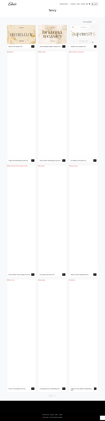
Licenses (73, 4)
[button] (69, 3)
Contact (83, 4)
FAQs (78, 4)
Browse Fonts (64, 4)
